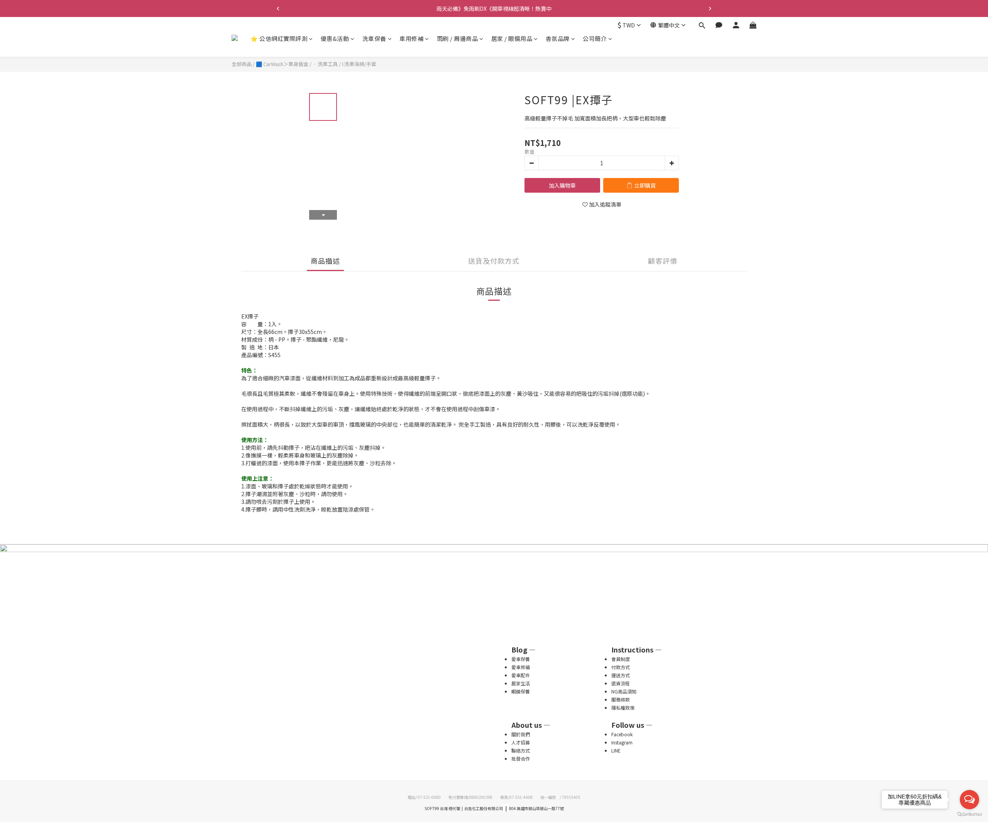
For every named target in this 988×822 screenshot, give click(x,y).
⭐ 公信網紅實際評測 (278, 38)
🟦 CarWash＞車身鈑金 (282, 64)
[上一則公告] (277, 8)
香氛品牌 (558, 38)
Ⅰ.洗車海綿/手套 (359, 64)
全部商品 (242, 64)
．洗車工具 (325, 64)
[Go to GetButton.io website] (969, 814)
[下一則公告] (710, 8)
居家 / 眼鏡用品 (512, 38)
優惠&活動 (335, 38)
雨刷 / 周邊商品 (457, 38)
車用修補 (411, 38)
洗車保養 (374, 38)
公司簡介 (595, 38)
